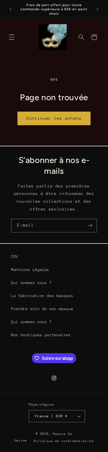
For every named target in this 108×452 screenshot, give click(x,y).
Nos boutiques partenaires (41, 335)
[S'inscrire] (90, 225)
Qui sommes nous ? (31, 282)
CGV (14, 256)
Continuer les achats (54, 118)
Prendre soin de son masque (42, 309)
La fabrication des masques (42, 295)
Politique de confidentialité (64, 441)
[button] (11, 37)
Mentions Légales (30, 269)
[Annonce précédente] (10, 9)
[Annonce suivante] (97, 9)
